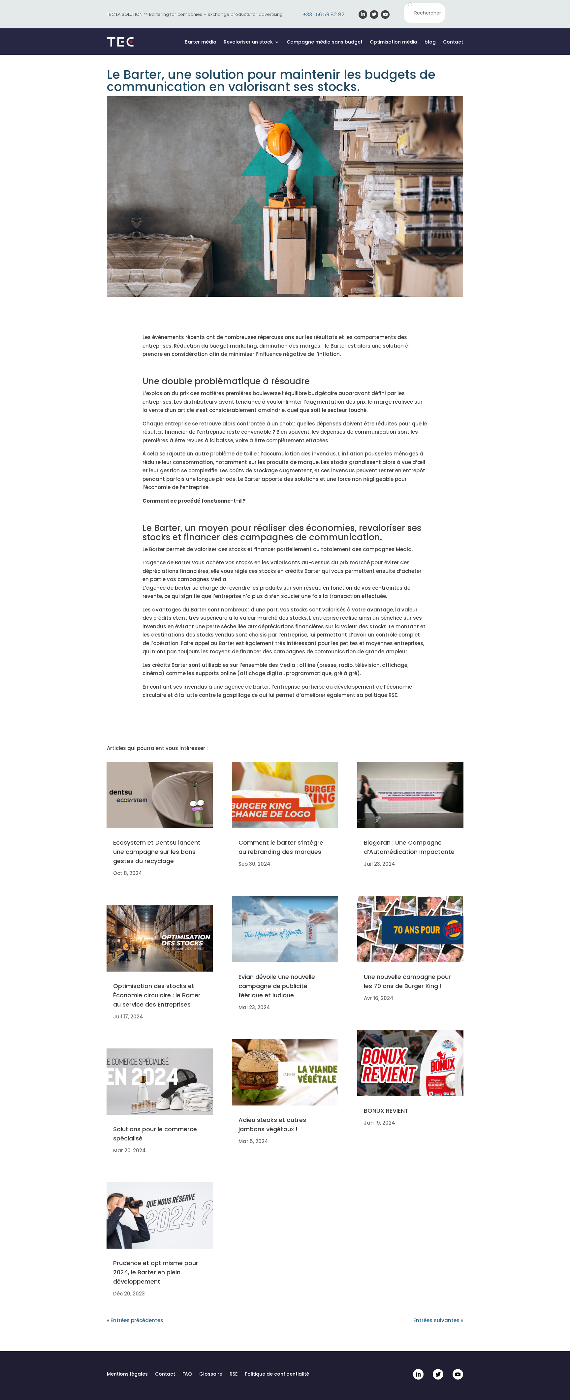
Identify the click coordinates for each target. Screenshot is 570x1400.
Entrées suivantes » (438, 1320)
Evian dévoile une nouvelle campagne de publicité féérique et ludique (276, 986)
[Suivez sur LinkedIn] (363, 14)
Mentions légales (127, 1374)
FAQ (187, 1374)
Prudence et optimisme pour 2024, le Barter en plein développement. (155, 1272)
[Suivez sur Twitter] (374, 14)
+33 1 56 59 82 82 (323, 14)
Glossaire (210, 1374)
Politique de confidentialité (277, 1374)
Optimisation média (393, 42)
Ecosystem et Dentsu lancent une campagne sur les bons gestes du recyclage (157, 851)
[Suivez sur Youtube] (385, 14)
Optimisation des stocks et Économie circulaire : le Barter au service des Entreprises (157, 995)
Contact (453, 42)
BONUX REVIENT (386, 1110)
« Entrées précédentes (135, 1320)
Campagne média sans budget (325, 42)
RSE (234, 1374)
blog (430, 42)
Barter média (200, 42)
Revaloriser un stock (248, 42)
